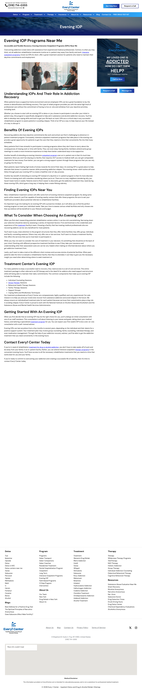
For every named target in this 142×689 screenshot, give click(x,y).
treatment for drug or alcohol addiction (44, 347)
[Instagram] (136, 627)
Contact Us (106, 14)
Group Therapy (14, 283)
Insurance (62, 14)
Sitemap (97, 687)
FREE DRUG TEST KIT (121, 14)
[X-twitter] (130, 627)
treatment (22, 225)
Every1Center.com (48, 682)
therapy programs (82, 350)
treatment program (37, 322)
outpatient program (49, 155)
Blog (98, 14)
